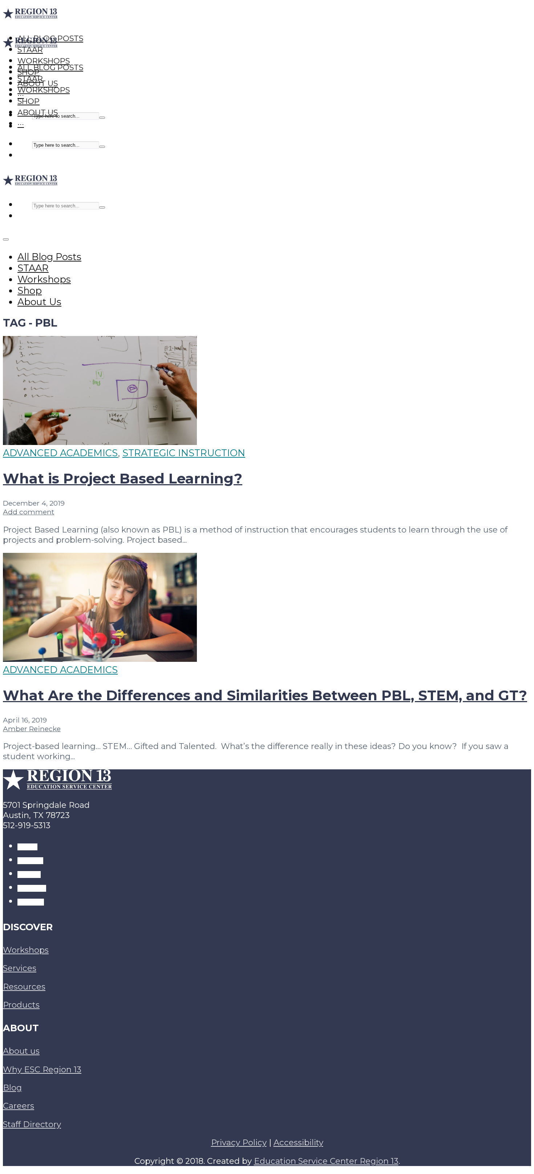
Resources (24, 986)
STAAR (30, 78)
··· (20, 123)
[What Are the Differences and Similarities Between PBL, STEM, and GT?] (100, 658)
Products (21, 1005)
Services (19, 968)
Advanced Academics (60, 452)
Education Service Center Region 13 (326, 1161)
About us (21, 1051)
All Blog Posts (50, 67)
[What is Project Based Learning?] (100, 441)
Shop (28, 101)
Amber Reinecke (32, 728)
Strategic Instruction (183, 452)
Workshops (43, 89)
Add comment (28, 511)
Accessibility (298, 1142)
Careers (18, 1106)
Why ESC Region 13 (42, 1069)
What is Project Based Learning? (122, 478)
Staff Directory (32, 1124)
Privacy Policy (239, 1142)
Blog (12, 1087)
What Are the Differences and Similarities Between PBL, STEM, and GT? (265, 695)
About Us (37, 112)
